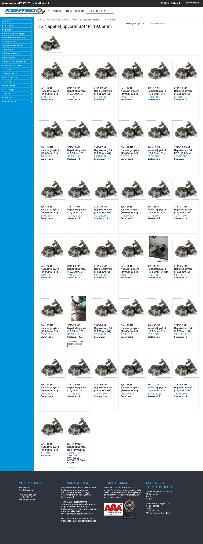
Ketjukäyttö (7, 29)
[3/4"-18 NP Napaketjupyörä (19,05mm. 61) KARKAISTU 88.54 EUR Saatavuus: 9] (158, 130)
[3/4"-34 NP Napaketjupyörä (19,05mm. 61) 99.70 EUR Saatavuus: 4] (51, 367)
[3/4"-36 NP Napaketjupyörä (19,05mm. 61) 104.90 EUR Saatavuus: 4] (105, 367)
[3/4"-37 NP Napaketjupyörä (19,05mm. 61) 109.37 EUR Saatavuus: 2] (158, 367)
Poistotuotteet (9, 101)
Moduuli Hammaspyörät (13, 37)
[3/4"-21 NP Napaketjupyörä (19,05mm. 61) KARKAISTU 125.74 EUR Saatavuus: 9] (185, 189)
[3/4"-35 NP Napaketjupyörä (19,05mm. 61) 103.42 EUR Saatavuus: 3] (78, 367)
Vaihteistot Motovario (12, 45)
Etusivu (41, 20)
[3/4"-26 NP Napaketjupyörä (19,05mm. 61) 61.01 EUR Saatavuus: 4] (185, 249)
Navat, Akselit (8, 57)
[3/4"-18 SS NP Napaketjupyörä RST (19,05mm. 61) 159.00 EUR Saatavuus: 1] (185, 130)
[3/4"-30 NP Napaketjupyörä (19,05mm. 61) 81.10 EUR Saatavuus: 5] (158, 308)
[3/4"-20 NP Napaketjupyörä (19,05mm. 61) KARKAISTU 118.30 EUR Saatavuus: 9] (132, 189)
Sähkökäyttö (8, 49)
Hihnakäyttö (8, 25)
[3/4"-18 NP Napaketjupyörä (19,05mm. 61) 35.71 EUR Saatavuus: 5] (132, 130)
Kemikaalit (7, 97)
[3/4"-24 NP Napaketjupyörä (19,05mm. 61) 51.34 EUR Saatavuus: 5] (105, 249)
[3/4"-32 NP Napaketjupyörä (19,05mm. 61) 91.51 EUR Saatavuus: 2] (185, 308)
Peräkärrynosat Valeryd (13, 33)
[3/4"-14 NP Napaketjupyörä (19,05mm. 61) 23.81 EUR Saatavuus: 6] (158, 71)
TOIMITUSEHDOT (75, 11)
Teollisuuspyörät (10, 73)
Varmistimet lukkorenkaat (14, 61)
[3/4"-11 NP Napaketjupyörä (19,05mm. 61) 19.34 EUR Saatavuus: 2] (78, 71)
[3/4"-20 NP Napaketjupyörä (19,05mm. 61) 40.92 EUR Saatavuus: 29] (105, 189)
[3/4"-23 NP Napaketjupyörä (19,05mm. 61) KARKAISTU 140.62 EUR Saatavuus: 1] (78, 249)
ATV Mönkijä (8, 89)
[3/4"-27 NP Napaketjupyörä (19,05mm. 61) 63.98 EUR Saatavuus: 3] (51, 308)
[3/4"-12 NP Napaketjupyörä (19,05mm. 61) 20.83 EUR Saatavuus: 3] (105, 71)
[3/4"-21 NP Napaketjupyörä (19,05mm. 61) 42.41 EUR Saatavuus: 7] (158, 189)
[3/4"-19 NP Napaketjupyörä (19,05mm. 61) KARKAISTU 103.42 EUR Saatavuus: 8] (78, 189)
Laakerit (6, 21)
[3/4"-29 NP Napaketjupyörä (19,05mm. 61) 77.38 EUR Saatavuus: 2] (132, 308)
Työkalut (6, 93)
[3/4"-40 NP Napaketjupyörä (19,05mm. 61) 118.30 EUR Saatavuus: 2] (51, 427)
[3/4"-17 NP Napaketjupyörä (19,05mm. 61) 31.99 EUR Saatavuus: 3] (78, 130)
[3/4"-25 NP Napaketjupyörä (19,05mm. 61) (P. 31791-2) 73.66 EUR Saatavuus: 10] (158, 249)
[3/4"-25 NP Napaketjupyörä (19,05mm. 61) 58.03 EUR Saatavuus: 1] (132, 249)
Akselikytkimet (9, 41)
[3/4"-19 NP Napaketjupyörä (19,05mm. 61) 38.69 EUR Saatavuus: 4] (51, 189)
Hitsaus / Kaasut (10, 77)
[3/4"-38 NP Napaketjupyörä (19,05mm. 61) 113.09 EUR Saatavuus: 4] (185, 367)
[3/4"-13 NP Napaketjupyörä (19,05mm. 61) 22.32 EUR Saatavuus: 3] (132, 71)
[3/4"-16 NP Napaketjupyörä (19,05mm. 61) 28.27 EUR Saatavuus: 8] (51, 130)
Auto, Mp (6, 81)
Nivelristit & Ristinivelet (12, 65)
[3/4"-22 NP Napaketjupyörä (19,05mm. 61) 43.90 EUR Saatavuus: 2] (51, 249)
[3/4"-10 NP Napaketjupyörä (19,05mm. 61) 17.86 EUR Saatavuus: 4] (51, 71)
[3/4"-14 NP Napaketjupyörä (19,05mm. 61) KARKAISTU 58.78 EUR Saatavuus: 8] (185, 71)
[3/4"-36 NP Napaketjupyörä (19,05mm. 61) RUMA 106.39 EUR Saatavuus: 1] (132, 367)
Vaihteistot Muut (10, 53)
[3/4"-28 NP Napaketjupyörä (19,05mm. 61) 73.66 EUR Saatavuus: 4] (105, 308)
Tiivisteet (6, 69)
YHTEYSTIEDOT (55, 11)
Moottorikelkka (9, 85)
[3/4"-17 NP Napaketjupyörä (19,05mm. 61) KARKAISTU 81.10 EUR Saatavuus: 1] (105, 130)
